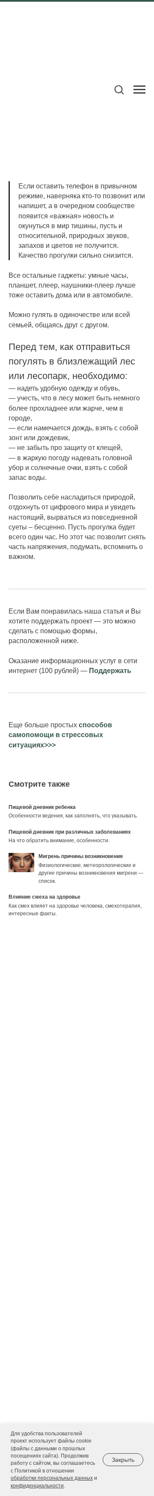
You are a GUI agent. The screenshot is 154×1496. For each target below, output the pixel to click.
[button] (119, 89)
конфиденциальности (37, 1486)
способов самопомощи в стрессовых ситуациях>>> (60, 734)
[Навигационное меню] (139, 89)
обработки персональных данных (52, 1478)
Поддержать (110, 670)
